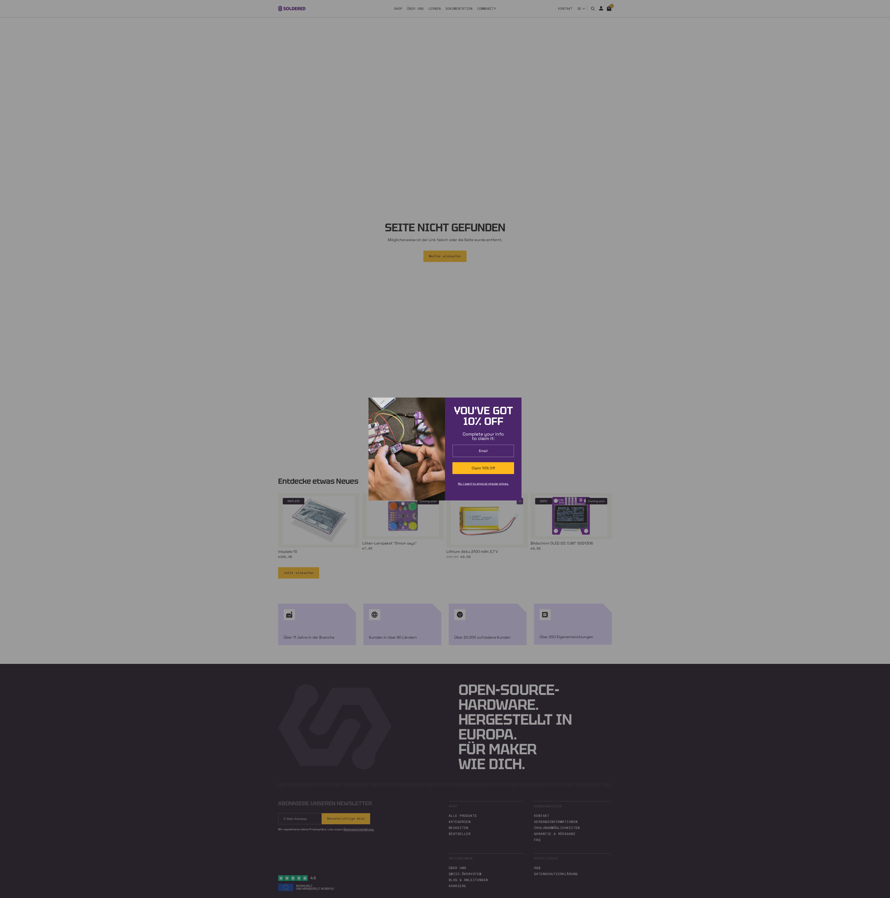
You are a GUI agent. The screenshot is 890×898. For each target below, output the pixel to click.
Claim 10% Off (483, 468)
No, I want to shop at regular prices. (483, 484)
